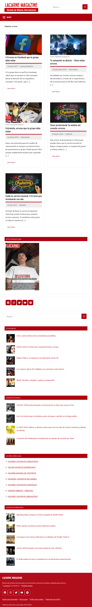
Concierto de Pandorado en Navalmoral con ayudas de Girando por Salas (45, 438)
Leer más (10, 88)
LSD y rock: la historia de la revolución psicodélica (36, 336)
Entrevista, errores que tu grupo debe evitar (22, 130)
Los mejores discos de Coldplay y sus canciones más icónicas (40, 369)
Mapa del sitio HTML (53, 599)
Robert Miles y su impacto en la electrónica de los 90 (37, 358)
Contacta (6, 586)
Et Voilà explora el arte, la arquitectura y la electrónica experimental (44, 559)
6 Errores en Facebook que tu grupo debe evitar (22, 59)
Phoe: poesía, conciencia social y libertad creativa (36, 526)
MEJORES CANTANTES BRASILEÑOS (23, 496)
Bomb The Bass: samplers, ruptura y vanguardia (35, 380)
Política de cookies (36, 599)
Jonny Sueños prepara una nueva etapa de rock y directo (39, 548)
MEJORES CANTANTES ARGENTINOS (23, 461)
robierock (68, 134)
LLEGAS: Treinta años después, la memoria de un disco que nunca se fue (45, 405)
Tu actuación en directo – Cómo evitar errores (67, 62)
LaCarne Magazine (26, 66)
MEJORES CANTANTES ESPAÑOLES (22, 485)
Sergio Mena (73, 69)
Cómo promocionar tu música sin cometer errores (65, 127)
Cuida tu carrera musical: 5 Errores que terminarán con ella (23, 197)
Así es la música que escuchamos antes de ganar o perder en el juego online (47, 416)
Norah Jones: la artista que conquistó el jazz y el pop (37, 347)
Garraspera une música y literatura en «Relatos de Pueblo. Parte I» (43, 537)
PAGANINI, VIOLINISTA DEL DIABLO (22, 479)
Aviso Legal (24, 599)
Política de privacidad (10, 599)
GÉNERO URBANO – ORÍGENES (20, 490)
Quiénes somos (27, 586)
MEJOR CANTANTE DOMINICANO (21, 467)
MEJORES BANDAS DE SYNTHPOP (22, 473)
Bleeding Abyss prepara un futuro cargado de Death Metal (40, 514)
